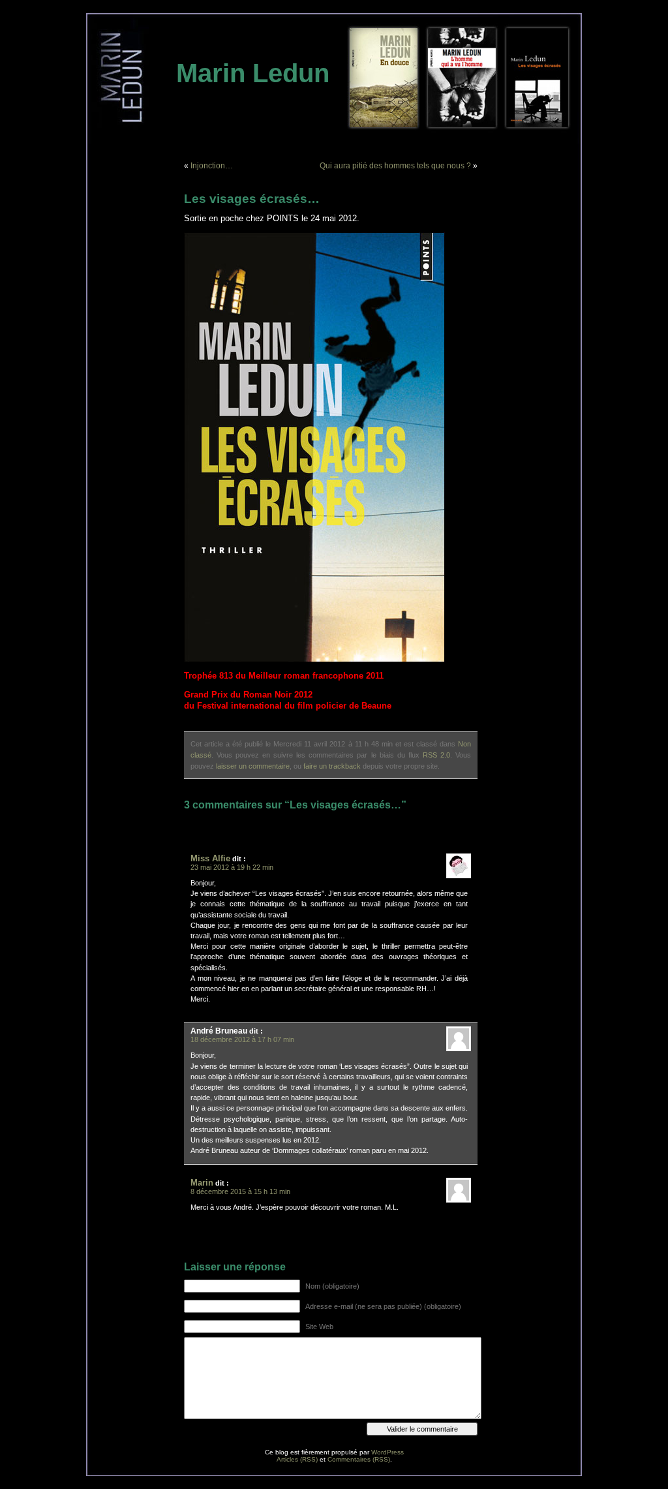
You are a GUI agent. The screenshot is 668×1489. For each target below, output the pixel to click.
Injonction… (211, 165)
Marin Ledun (252, 73)
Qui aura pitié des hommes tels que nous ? (395, 165)
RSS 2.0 (436, 755)
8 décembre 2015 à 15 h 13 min (240, 1191)
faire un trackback (332, 766)
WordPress (387, 1452)
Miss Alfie (210, 858)
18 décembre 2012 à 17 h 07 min (242, 1039)
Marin (201, 1183)
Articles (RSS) (297, 1459)
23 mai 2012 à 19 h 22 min (231, 867)
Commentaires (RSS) (358, 1459)
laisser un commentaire (253, 766)
